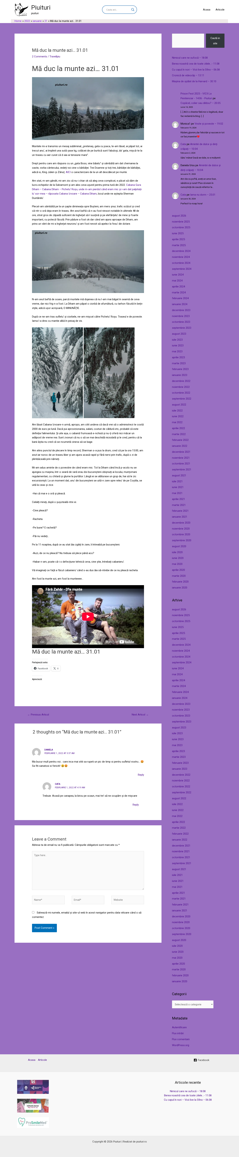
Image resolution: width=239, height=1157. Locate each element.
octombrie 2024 (181, 262)
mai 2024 (177, 280)
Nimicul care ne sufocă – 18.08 (190, 57)
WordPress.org (180, 1045)
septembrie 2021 (181, 469)
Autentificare (179, 1027)
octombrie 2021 (181, 463)
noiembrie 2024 (181, 257)
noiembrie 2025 (181, 221)
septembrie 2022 (181, 398)
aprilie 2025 (178, 239)
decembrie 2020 (181, 522)
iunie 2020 (178, 558)
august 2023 (179, 333)
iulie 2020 (177, 552)
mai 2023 (177, 351)
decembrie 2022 (181, 381)
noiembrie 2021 (181, 457)
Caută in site (215, 41)
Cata (183, 144)
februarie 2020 (180, 581)
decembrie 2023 (181, 310)
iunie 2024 (178, 274)
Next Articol (140, 714)
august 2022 (179, 404)
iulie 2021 (177, 481)
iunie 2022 (178, 416)
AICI (68, 172)
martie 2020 (179, 575)
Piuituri (41, 7)
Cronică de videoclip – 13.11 (188, 75)
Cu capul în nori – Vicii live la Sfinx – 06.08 (196, 69)
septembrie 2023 (181, 327)
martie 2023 (179, 363)
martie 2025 (179, 245)
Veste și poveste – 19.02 (209, 123)
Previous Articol (38, 714)
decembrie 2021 (181, 451)
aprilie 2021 (178, 499)
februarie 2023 (180, 369)
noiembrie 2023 (181, 316)
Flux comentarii (180, 1039)
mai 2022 (177, 422)
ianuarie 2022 (179, 445)
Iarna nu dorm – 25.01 (202, 194)
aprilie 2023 (178, 357)
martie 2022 (179, 434)
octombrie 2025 (181, 227)
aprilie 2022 (178, 428)
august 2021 (179, 475)
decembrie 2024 (181, 251)
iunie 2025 (178, 233)
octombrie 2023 (181, 321)
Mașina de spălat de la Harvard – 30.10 (194, 81)
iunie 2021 (178, 487)
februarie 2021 (180, 510)
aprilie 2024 (178, 286)
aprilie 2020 (178, 570)
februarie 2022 (180, 440)
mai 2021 (177, 493)
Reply (141, 774)
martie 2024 (179, 292)
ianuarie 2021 (179, 516)
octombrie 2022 (181, 392)
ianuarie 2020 (179, 587)
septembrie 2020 (181, 540)
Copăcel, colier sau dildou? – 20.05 (200, 103)
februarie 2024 (180, 298)
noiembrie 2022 (181, 387)
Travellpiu (55, 56)
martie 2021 (179, 505)
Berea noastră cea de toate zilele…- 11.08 (195, 63)
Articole (220, 9)
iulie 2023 (177, 339)
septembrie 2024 (181, 268)
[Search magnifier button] (132, 9)
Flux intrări (178, 1033)
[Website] (127, 900)
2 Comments (39, 56)
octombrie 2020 (181, 534)
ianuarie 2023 (179, 375)
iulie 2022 (177, 410)
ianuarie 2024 (179, 304)
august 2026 (179, 215)
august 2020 (179, 546)
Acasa (206, 9)
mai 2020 (177, 564)
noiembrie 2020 (181, 528)
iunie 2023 (178, 345)
